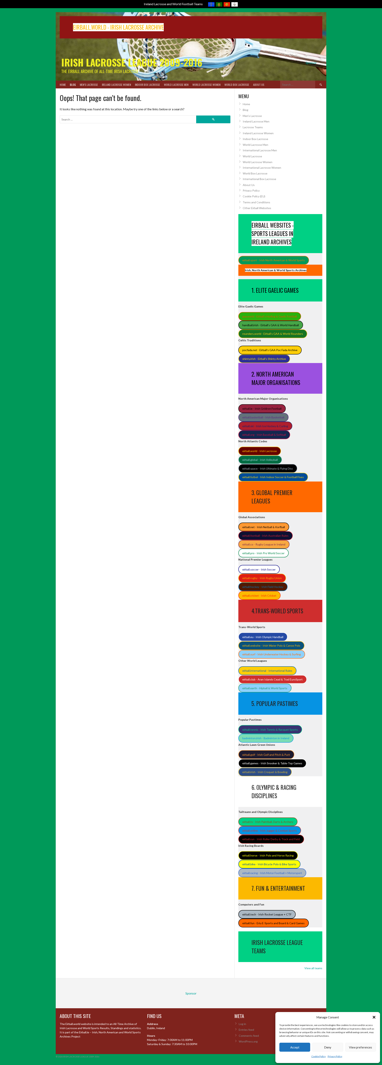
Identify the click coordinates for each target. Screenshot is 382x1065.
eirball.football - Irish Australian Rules (265, 535)
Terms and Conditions (256, 202)
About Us (258, 84)
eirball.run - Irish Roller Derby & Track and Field (271, 839)
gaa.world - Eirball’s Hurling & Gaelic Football (269, 316)
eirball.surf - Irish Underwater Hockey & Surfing (271, 654)
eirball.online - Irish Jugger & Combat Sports (269, 830)
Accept (294, 1047)
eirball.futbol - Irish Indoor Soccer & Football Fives (273, 477)
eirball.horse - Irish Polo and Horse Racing (268, 855)
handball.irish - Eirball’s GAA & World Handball (270, 325)
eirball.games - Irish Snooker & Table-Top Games (272, 763)
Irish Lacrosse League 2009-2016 (131, 62)
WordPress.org (248, 1041)
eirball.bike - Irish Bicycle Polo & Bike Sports (269, 864)
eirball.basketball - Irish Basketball (263, 417)
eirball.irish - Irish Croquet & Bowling (264, 772)
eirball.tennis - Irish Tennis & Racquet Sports (270, 729)
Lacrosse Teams (253, 127)
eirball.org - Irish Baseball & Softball (264, 434)
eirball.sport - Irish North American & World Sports (273, 260)
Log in (242, 1024)
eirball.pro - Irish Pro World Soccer (263, 553)
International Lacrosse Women (262, 167)
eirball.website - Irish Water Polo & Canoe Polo (271, 645)
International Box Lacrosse (259, 179)
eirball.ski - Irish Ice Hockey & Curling (265, 426)
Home (63, 84)
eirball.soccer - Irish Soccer (259, 569)
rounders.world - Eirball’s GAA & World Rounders (272, 333)
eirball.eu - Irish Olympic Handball (262, 637)
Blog (73, 84)
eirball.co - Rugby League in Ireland (263, 544)
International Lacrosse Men (260, 150)
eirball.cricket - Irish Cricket (259, 595)
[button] (374, 1017)
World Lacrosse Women (206, 84)
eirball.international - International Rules (267, 670)
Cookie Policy (318, 1056)
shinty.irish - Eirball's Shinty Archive (264, 358)
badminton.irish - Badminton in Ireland (265, 738)
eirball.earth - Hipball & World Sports (264, 688)
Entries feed (246, 1029)
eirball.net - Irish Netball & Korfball (263, 527)
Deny (327, 1047)
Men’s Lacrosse (89, 84)
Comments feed (249, 1035)
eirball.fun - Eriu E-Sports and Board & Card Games (273, 923)
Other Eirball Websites (257, 208)
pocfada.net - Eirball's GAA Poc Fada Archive (269, 350)
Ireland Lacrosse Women (116, 84)
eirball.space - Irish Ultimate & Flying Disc (267, 468)
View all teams (313, 968)
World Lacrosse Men (176, 84)
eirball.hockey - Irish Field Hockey (262, 586)
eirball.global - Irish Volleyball (260, 459)
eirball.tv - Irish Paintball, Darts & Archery (267, 821)
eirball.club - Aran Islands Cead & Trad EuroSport (272, 679)
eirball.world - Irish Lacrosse (259, 451)
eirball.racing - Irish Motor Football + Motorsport (272, 873)
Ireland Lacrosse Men (256, 121)
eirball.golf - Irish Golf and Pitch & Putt (266, 754)
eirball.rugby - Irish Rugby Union (262, 578)
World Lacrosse (252, 156)
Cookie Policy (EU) (254, 196)
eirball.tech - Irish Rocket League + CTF (266, 914)
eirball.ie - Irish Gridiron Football (262, 408)
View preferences (360, 1047)
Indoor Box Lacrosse (147, 84)
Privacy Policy (335, 1056)
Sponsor (311, 63)
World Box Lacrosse (236, 84)
